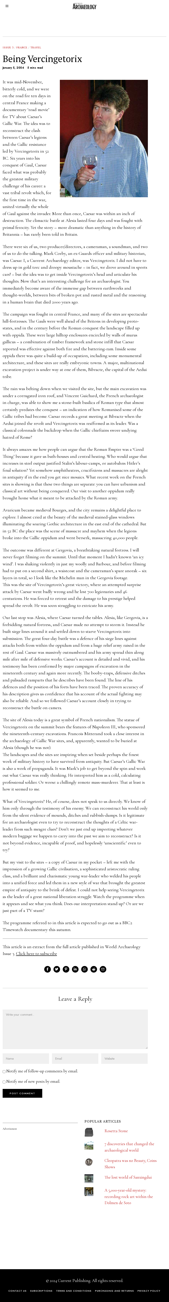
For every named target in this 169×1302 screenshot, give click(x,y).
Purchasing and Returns (114, 1291)
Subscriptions (41, 1291)
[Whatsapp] (84, 969)
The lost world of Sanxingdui (128, 1177)
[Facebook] (47, 969)
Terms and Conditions (74, 1291)
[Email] (103, 969)
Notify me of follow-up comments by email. (42, 1071)
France (22, 47)
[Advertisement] (36, 1230)
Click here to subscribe (36, 953)
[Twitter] (56, 969)
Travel (35, 47)
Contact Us (17, 1291)
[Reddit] (93, 969)
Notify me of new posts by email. (33, 1081)
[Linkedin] (75, 969)
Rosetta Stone (116, 1130)
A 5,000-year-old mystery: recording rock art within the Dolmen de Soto (129, 1196)
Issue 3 (8, 47)
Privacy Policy (149, 1291)
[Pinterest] (66, 969)
